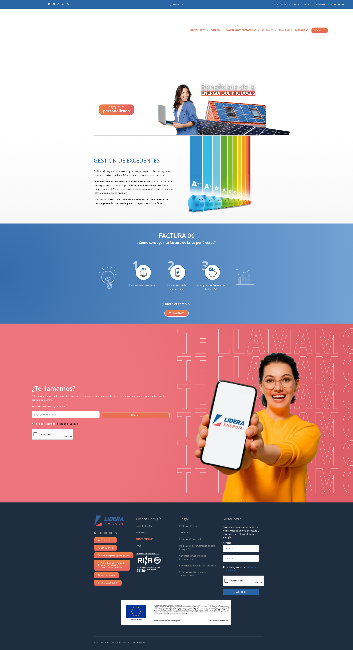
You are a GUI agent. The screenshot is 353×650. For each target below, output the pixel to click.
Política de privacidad (67, 423)
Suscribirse (241, 592)
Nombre (227, 542)
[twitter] (68, 4)
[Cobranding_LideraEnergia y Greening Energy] (21, 13)
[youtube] (63, 4)
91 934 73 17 (178, 4)
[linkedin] (54, 4)
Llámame (135, 415)
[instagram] (58, 4)
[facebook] (49, 4)
